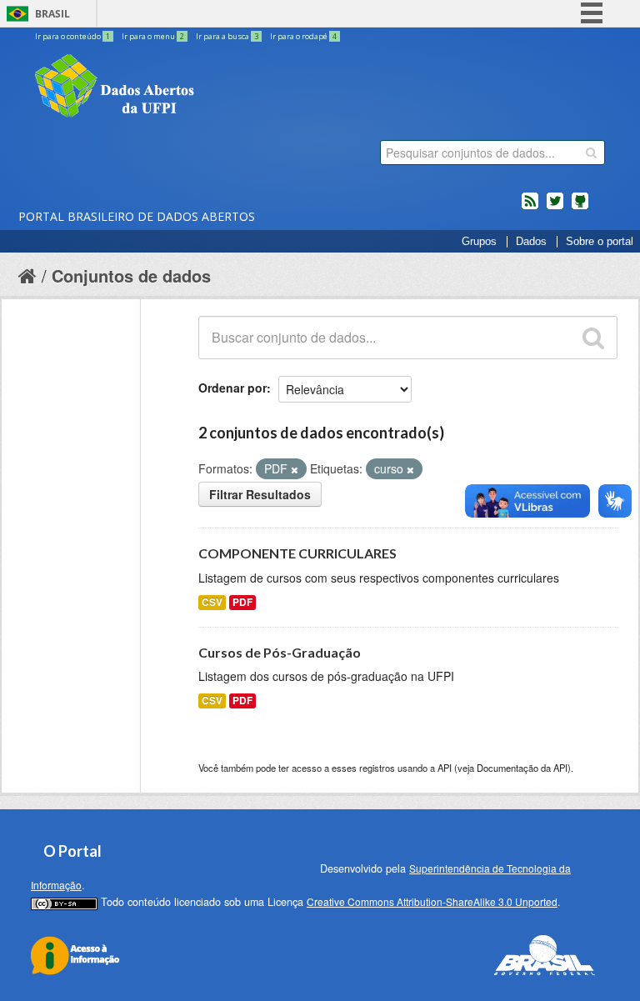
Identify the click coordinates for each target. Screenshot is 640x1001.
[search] (591, 152)
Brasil (52, 14)
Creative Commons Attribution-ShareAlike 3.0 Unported (432, 901)
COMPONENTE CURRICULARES (297, 553)
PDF (242, 602)
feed (530, 208)
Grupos (479, 242)
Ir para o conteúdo (72, 36)
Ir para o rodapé (303, 36)
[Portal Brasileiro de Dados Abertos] (214, 87)
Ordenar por (232, 387)
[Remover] (294, 469)
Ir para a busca (227, 36)
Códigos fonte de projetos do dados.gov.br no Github (580, 208)
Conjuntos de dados (131, 275)
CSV (212, 602)
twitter (555, 208)
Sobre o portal (599, 242)
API (445, 767)
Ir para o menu (153, 36)
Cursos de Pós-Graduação (279, 652)
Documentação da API (522, 767)
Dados (531, 242)
